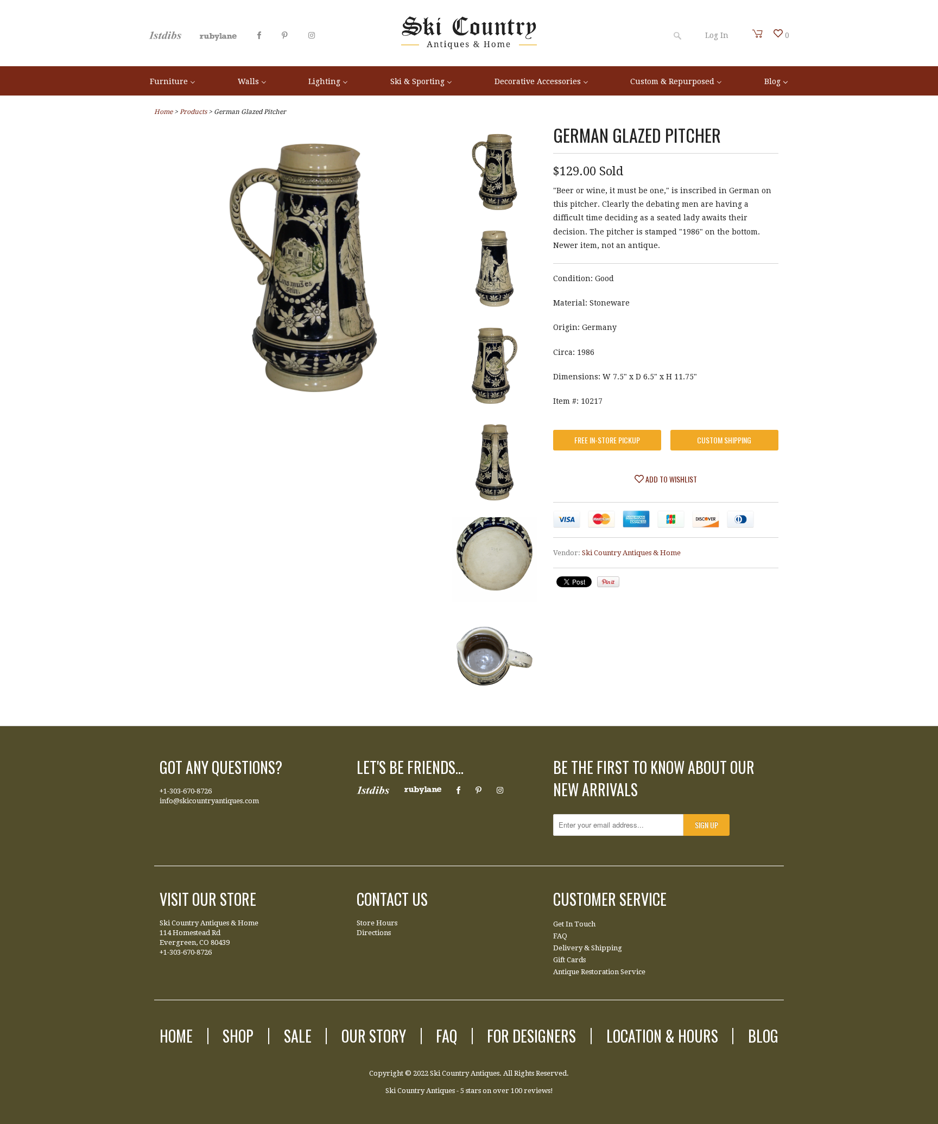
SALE (298, 1036)
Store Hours (377, 923)
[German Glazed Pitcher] (494, 174)
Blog (763, 1036)
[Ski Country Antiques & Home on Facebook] (259, 35)
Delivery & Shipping (587, 948)
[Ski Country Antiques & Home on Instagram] (311, 35)
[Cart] (757, 33)
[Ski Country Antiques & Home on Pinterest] (285, 35)
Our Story (373, 1036)
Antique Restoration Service (599, 972)
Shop (238, 1036)
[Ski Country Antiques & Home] (469, 46)
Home (176, 1036)
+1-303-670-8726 (186, 791)
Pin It (608, 581)
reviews (537, 1091)
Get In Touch (574, 924)
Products (193, 112)
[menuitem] (173, 80)
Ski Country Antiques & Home (631, 553)
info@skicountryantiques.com (209, 801)
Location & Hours (662, 1036)
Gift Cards (569, 960)
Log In (716, 35)
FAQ (560, 936)
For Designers (531, 1036)
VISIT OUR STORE (208, 899)
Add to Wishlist (670, 479)
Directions (374, 933)
